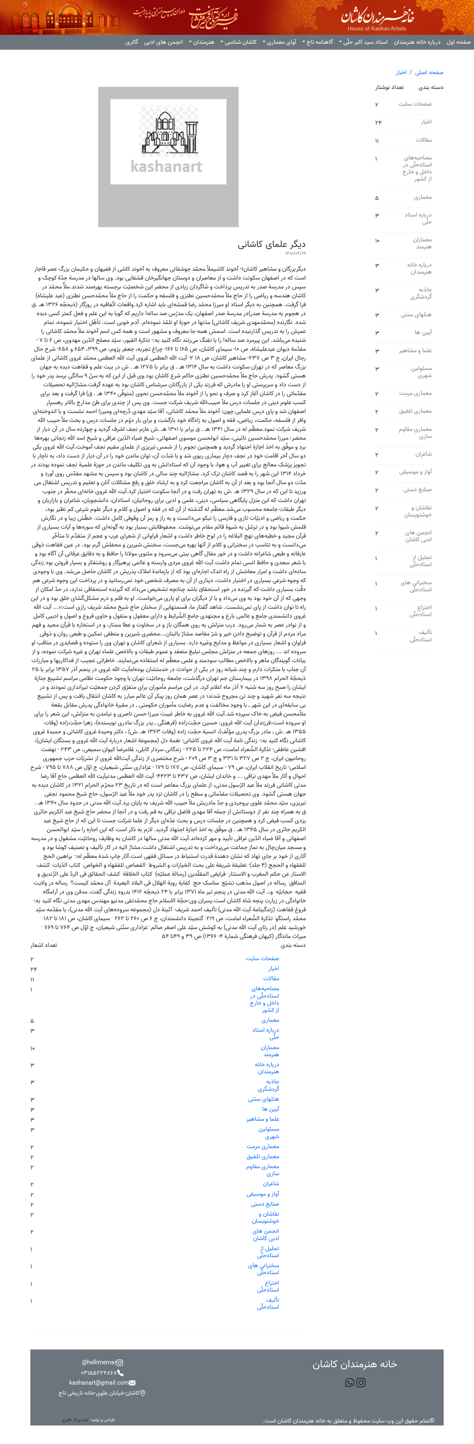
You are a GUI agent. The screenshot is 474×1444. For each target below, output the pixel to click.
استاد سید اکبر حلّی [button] (365, 42)
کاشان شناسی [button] (241, 42)
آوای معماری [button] (281, 42)
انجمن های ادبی (163, 42)
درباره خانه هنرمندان (417, 42)
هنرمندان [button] (203, 42)
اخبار (401, 72)
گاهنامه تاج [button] (320, 42)
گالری (132, 42)
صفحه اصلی (429, 72)
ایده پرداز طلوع (76, 1419)
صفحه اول (459, 42)
